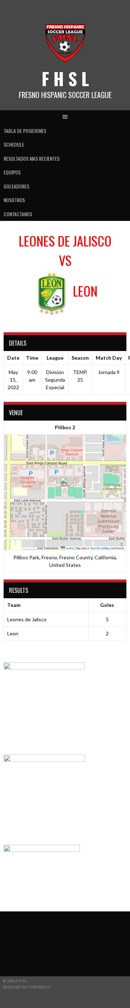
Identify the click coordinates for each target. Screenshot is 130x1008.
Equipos (12, 172)
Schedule (14, 144)
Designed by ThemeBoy (27, 987)
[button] (65, 485)
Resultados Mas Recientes (32, 158)
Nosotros (14, 200)
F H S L (65, 78)
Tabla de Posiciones (25, 130)
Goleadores (16, 186)
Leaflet (69, 548)
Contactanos (18, 214)
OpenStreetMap (99, 548)
